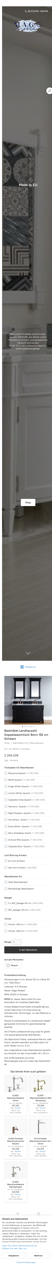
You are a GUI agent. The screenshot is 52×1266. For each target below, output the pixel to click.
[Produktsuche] (49, 90)
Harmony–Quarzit (23, 806)
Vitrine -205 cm (23, 931)
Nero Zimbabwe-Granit (26, 833)
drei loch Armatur (22, 867)
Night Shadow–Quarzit (26, 813)
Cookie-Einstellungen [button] (26, 1262)
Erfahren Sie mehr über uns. (14, 1248)
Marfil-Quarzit (21, 779)
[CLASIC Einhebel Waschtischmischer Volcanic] (15, 1126)
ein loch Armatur (16, 861)
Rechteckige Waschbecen (21, 888)
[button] (13, 965)
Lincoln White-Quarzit (25, 793)
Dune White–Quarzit (25, 826)
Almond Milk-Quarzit (25, 839)
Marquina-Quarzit (23, 773)
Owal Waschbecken (18, 882)
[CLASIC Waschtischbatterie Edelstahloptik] (15, 1170)
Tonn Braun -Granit (24, 819)
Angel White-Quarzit (25, 786)
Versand (14, 760)
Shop (6, 743)
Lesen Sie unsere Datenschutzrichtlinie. (19, 1246)
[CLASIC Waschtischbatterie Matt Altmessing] (40, 1083)
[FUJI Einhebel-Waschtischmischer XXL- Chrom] (40, 1126)
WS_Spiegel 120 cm (24, 910)
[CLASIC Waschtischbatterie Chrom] (15, 1083)
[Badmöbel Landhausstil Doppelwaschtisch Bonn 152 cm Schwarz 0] (28, 700)
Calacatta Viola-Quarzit (26, 799)
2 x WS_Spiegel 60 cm (25, 903)
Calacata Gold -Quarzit (26, 846)
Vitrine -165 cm (22, 924)
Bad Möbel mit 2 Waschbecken (28, 743)
